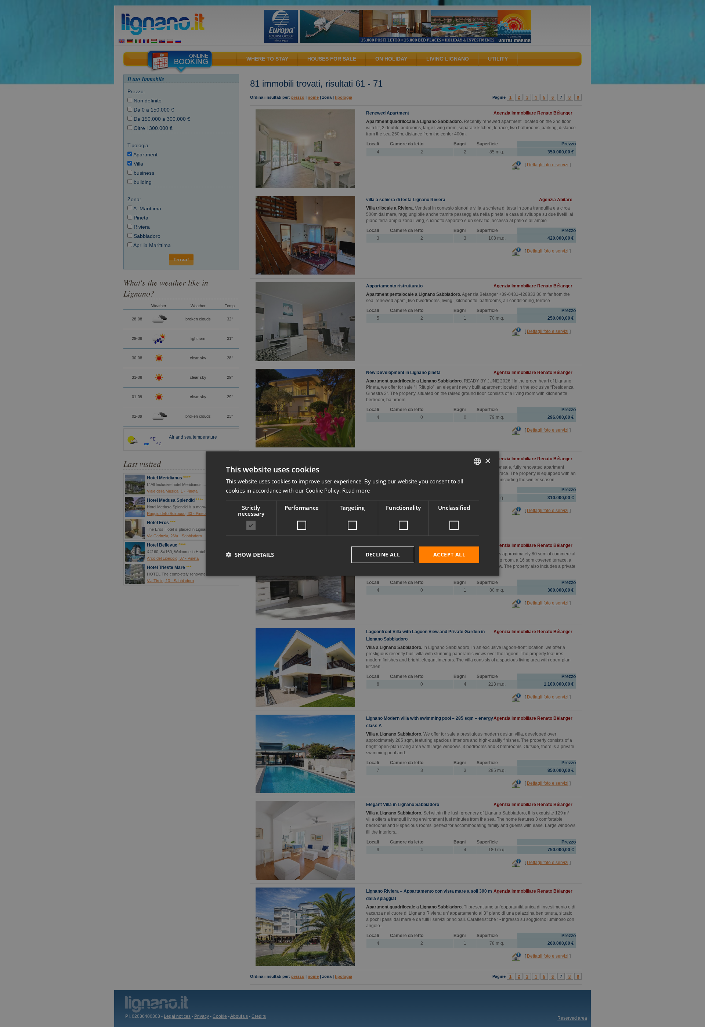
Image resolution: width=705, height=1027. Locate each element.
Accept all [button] (449, 554)
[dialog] (352, 513)
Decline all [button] (383, 554)
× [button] (487, 461)
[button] (250, 555)
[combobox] (477, 461)
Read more (356, 490)
